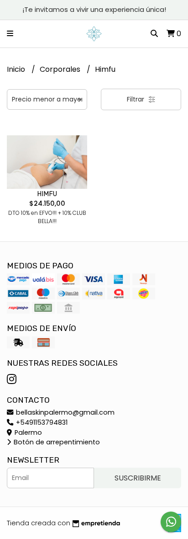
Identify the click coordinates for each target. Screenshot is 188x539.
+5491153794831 (41, 422)
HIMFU (47, 194)
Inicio (17, 69)
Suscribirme (138, 478)
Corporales (61, 69)
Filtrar (136, 99)
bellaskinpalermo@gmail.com (64, 412)
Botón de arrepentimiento (56, 442)
